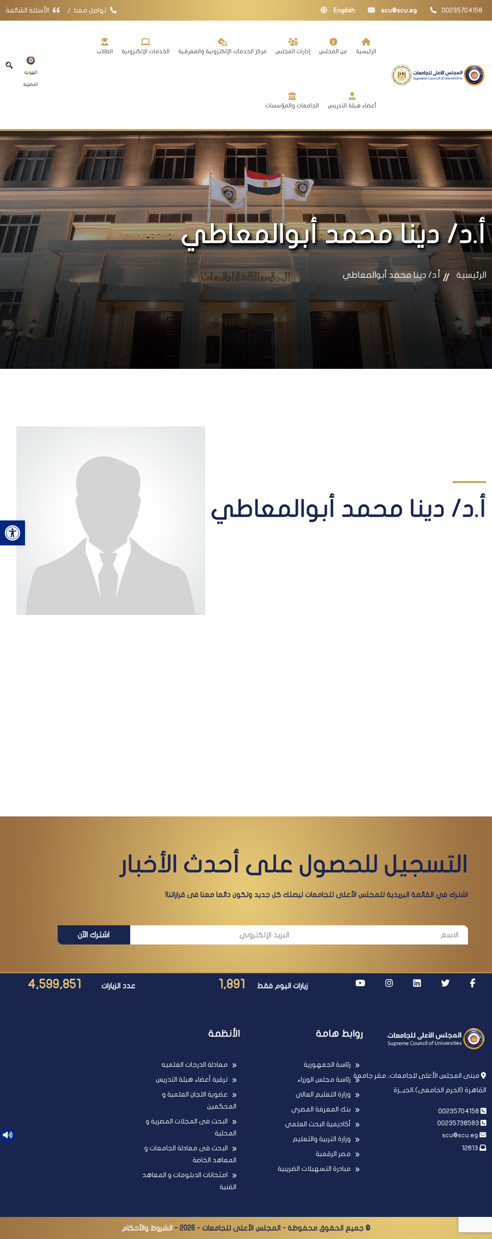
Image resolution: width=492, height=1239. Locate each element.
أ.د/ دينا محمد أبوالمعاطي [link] (391, 275)
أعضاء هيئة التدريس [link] (352, 105)
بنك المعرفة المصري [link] (321, 1109)
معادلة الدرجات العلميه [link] (194, 1064)
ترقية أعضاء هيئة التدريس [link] (192, 1079)
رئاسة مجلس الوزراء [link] (324, 1079)
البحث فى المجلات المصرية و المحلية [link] (191, 1127)
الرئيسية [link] (366, 51)
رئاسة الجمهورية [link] (327, 1064)
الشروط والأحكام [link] (147, 1228)
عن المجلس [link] (333, 51)
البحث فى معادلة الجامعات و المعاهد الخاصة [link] (190, 1154)
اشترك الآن (94, 935)
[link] (12, 532)
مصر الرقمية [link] (333, 1153)
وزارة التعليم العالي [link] (323, 1094)
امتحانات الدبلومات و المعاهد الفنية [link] (189, 1181)
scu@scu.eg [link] (398, 10)
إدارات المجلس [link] (292, 51)
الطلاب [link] (105, 51)
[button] (9, 65)
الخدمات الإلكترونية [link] (146, 51)
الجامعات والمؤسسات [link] (292, 105)
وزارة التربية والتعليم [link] (322, 1139)
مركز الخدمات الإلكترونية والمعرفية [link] (222, 51)
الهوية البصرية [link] (31, 78)
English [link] (343, 10)
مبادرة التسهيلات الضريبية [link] (314, 1168)
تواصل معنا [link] (91, 10)
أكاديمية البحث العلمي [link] (318, 1124)
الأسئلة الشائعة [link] (28, 10)
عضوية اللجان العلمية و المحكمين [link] (199, 1100)
